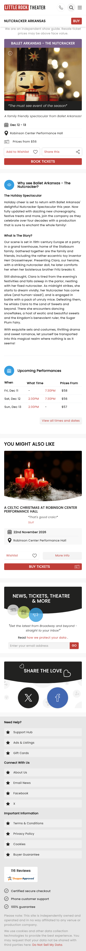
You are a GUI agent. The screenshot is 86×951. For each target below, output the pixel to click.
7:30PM (50, 390)
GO (74, 645)
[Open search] (71, 7)
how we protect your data (47, 637)
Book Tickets (43, 161)
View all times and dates (61, 420)
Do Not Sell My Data (47, 945)
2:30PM (33, 399)
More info (62, 555)
